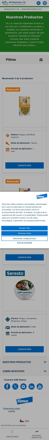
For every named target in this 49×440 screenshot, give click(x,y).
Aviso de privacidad (24, 243)
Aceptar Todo (24, 228)
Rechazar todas (24, 233)
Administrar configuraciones (24, 238)
